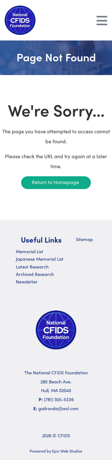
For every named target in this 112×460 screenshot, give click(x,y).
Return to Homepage (55, 182)
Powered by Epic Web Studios (56, 450)
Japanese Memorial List (39, 259)
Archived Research (35, 274)
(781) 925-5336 (59, 399)
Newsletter (27, 281)
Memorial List (29, 251)
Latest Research (32, 266)
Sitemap (84, 239)
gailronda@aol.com (58, 408)
